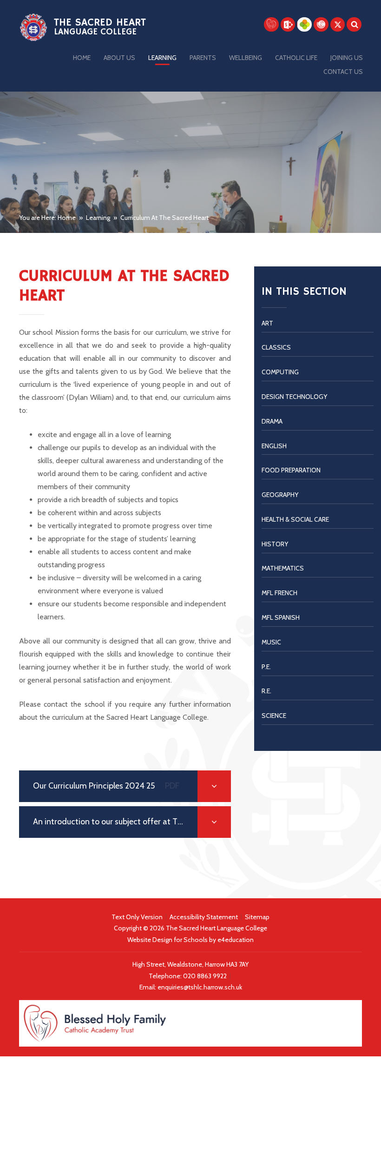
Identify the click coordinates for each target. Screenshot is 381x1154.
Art (267, 323)
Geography (280, 495)
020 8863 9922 (205, 976)
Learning (98, 217)
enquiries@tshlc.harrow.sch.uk (200, 987)
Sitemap (257, 917)
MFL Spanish (281, 617)
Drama (272, 421)
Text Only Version (137, 917)
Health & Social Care (295, 519)
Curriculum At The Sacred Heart (164, 217)
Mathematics (283, 568)
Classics (276, 347)
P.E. (266, 667)
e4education (235, 939)
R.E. (266, 691)
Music (271, 642)
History (275, 544)
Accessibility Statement (204, 917)
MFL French (279, 593)
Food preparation (291, 470)
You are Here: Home (47, 217)
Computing (280, 372)
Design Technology (294, 396)
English (274, 446)
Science (274, 715)
